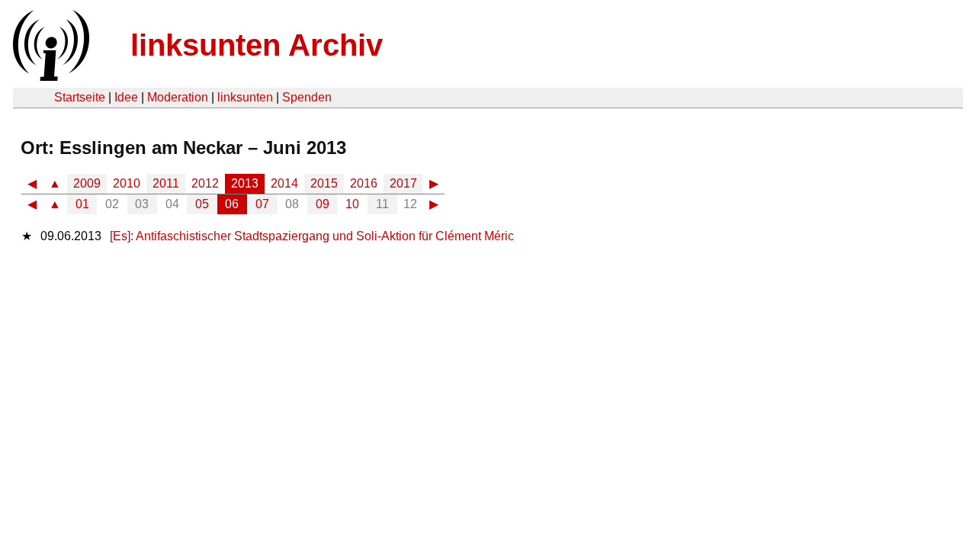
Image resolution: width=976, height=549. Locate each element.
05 (202, 203)
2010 (126, 183)
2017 (403, 183)
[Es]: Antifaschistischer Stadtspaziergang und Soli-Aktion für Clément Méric (312, 236)
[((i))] (49, 76)
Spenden (307, 97)
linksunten (245, 97)
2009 (87, 183)
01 (82, 203)
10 (352, 203)
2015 (324, 183)
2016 (363, 183)
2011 (165, 183)
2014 (284, 183)
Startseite (79, 97)
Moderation (177, 97)
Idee (126, 97)
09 (322, 203)
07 (262, 203)
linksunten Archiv (256, 45)
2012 (205, 183)
